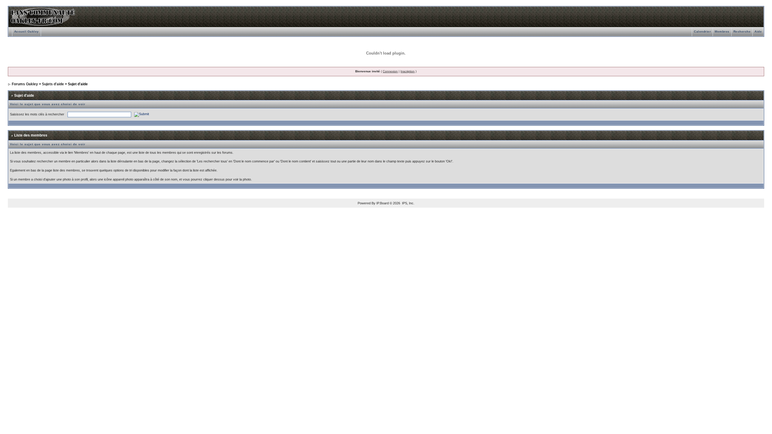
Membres (722, 31)
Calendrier (702, 31)
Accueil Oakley (26, 31)
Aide (758, 31)
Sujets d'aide (53, 84)
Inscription (407, 71)
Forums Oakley (25, 84)
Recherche (742, 31)
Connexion (390, 71)
